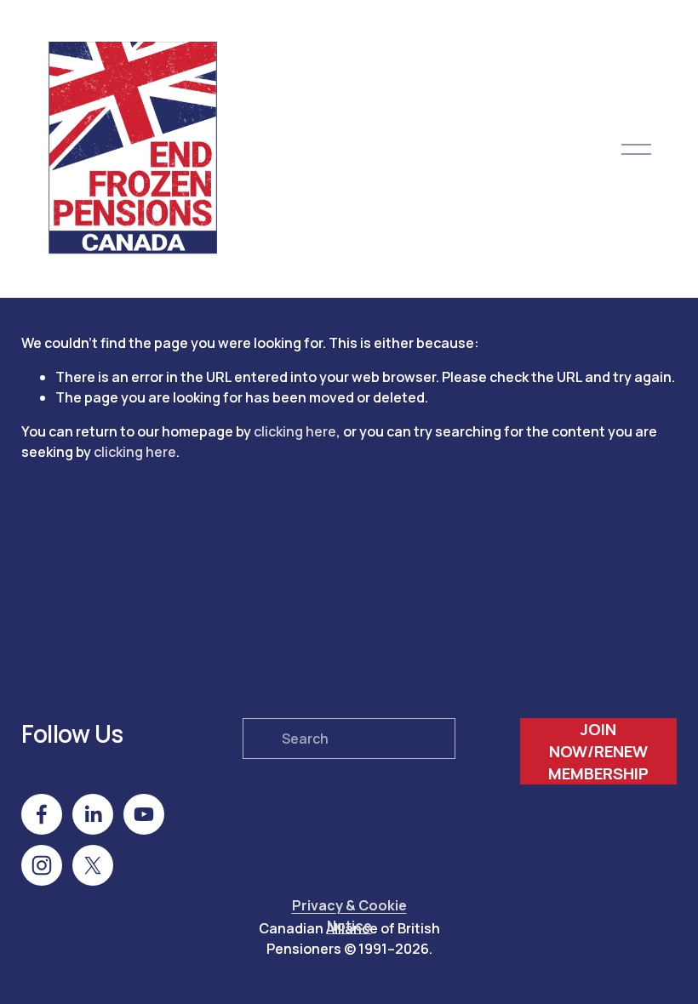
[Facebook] (41, 814)
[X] (92, 865)
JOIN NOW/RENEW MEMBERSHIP (598, 751)
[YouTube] (143, 814)
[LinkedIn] (92, 814)
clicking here (295, 431)
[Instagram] (41, 865)
